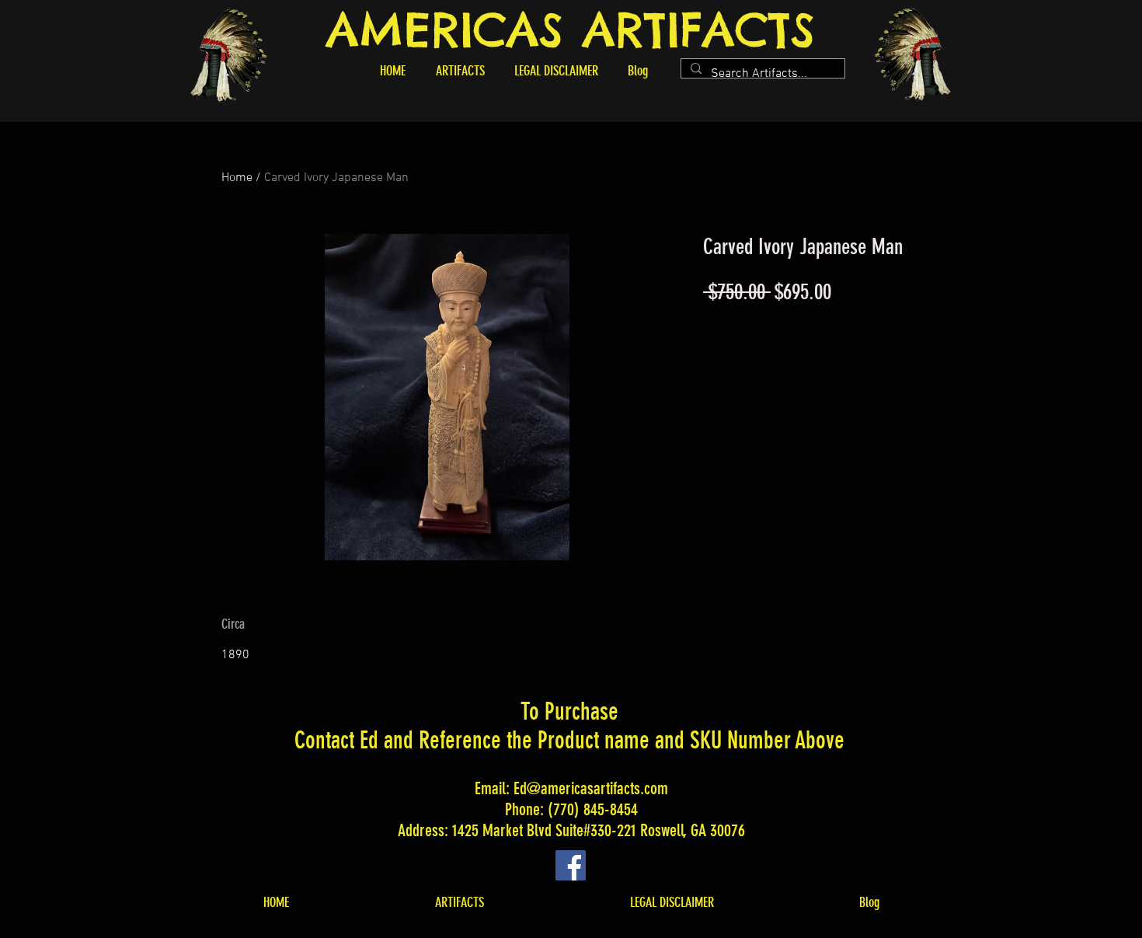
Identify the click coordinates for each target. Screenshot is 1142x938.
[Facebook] (570, 865)
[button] (460, 71)
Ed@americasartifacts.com (591, 788)
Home (236, 178)
